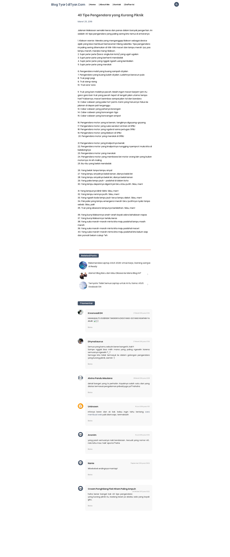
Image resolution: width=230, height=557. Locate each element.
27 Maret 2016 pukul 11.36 (142, 313)
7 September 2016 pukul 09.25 (140, 463)
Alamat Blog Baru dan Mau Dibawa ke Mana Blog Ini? (114, 273)
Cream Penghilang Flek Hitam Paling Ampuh (112, 488)
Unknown (93, 406)
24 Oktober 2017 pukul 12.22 (141, 492)
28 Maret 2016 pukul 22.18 (142, 378)
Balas (90, 327)
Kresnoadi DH (95, 313)
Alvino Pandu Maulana (100, 378)
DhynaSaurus (95, 341)
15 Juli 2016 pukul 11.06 (142, 435)
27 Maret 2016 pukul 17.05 (141, 342)
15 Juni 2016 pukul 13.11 (142, 407)
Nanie (91, 463)
